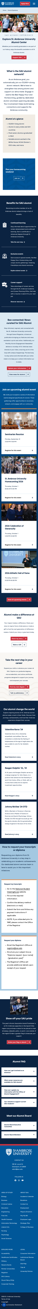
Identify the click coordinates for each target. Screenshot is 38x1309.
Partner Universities (8, 1269)
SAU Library (5, 1276)
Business (4, 1200)
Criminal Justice (6, 1204)
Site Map (23, 1263)
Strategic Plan (25, 1223)
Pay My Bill (24, 1215)
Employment (24, 1208)
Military (4, 1261)
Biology (3, 1196)
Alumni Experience (13, 10)
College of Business (26, 1227)
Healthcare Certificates (9, 1257)
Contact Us (24, 1204)
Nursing (4, 1231)
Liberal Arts (5, 1227)
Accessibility (5, 1253)
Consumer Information (27, 1253)
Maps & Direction (26, 1211)
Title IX (22, 1267)
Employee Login (25, 1219)
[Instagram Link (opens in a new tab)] (18, 1181)
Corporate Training (7, 1284)
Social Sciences (6, 1238)
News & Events (6, 1265)
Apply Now (25, 4)
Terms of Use (5, 1299)
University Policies (26, 1271)
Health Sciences (6, 1219)
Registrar (4, 1272)
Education (4, 1208)
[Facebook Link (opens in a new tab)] (15, 1181)
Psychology (5, 1234)
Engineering (5, 1211)
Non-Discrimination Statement (11, 1305)
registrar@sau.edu (14, 948)
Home (4, 10)
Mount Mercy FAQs (7, 1280)
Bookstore (23, 1200)
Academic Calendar (27, 1196)
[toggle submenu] (34, 3)
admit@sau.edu (17, 1169)
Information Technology (9, 1223)
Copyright (4, 1302)
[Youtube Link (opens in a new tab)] (22, 1181)
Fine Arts (4, 1215)
